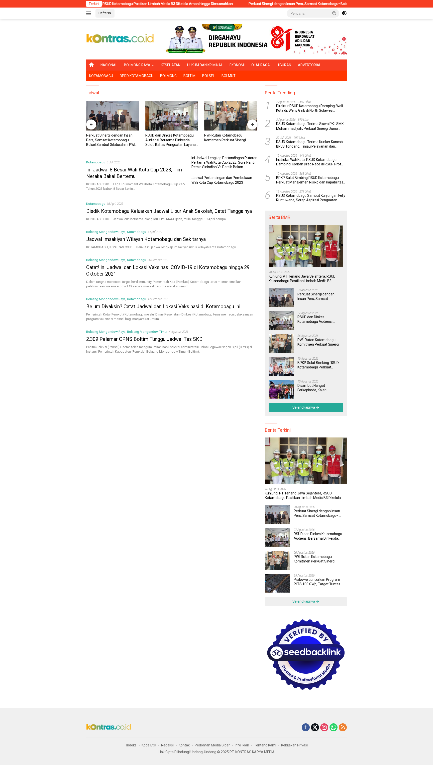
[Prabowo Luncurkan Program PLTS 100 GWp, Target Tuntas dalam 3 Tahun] (277, 583)
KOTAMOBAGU (101, 76)
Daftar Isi (105, 13)
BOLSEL (208, 76)
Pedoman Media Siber (212, 745)
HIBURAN (284, 65)
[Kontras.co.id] (120, 39)
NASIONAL (108, 65)
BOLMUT (229, 76)
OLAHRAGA (260, 65)
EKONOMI (237, 65)
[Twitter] (315, 727)
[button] (334, 13)
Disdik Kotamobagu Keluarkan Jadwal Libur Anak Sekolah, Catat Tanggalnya (169, 211)
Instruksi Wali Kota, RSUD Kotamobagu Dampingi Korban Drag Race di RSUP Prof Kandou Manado (308, 162)
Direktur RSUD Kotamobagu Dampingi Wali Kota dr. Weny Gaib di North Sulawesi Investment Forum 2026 (309, 108)
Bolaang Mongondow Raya (106, 232)
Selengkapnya (304, 407)
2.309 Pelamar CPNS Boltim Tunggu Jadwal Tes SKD (144, 339)
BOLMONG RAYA (137, 65)
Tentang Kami (265, 745)
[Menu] (89, 13)
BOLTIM (189, 76)
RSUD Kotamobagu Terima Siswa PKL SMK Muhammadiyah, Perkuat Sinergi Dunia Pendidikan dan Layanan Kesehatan (310, 126)
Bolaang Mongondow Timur (147, 332)
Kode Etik (149, 745)
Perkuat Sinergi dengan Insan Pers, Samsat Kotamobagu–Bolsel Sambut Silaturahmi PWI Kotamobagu (301, 4)
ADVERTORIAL (309, 65)
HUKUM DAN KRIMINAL (205, 65)
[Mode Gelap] (344, 13)
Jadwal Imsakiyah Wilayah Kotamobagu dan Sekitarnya (146, 239)
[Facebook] (306, 727)
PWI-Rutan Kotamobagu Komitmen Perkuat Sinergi (212, 137)
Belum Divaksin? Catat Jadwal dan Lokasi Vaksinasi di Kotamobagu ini (163, 306)
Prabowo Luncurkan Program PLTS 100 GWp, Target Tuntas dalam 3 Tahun (317, 582)
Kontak (184, 745)
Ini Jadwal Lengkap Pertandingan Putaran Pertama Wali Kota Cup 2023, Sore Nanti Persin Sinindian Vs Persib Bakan (224, 162)
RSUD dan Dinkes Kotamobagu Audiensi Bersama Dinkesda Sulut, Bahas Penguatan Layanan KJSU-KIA (158, 140)
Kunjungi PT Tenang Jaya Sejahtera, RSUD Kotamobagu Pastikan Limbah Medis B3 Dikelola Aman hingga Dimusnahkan (110, 4)
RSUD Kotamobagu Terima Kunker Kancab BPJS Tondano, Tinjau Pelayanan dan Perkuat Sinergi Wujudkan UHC (309, 144)
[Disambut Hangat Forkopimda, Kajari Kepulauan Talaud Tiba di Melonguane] (281, 389)
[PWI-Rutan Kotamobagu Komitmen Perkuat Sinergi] (217, 116)
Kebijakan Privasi (294, 745)
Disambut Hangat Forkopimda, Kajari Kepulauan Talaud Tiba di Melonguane (317, 388)
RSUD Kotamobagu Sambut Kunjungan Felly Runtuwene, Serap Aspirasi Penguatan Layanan (310, 198)
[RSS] (343, 727)
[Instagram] (324, 727)
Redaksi (167, 745)
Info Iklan (242, 745)
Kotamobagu (95, 162)
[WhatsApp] (334, 727)
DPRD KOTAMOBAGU (136, 76)
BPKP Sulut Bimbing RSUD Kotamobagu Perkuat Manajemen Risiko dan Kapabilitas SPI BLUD (309, 180)
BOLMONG (168, 76)
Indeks (131, 745)
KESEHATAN (170, 65)
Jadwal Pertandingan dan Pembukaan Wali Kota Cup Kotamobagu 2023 (221, 180)
